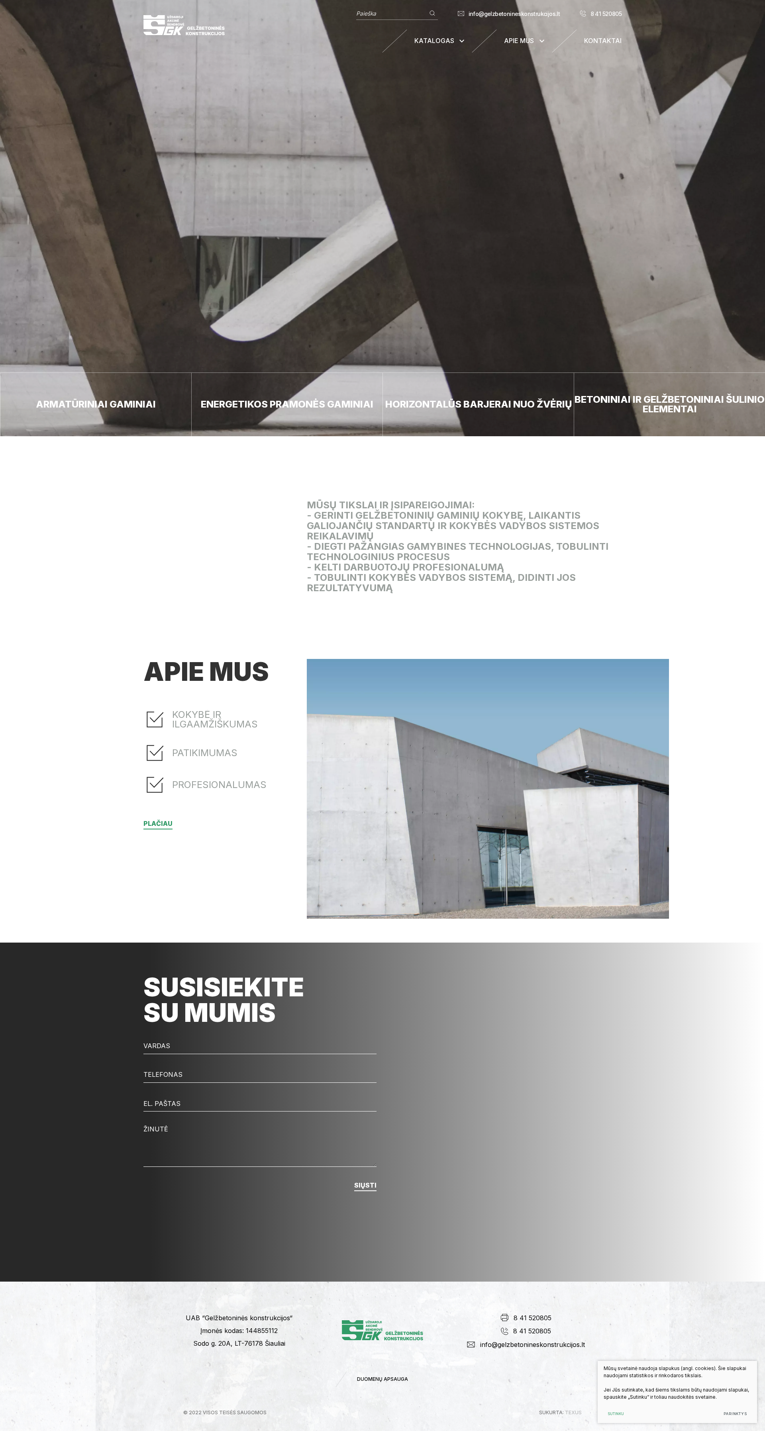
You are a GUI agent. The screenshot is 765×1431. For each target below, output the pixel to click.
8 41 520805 (606, 13)
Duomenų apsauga (382, 1379)
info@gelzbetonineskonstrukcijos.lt (514, 13)
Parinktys (735, 1413)
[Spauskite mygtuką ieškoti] (432, 13)
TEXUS (573, 1412)
